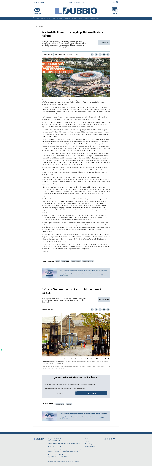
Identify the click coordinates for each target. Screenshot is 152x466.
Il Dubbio (36, 26)
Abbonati (115, 13)
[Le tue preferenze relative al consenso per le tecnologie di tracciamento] (1, 349)
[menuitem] (37, 18)
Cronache (41, 26)
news (57, 261)
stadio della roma (88, 261)
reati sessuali (60, 404)
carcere (68, 404)
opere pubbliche (75, 261)
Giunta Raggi (65, 261)
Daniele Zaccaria (104, 299)
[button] (114, 2)
